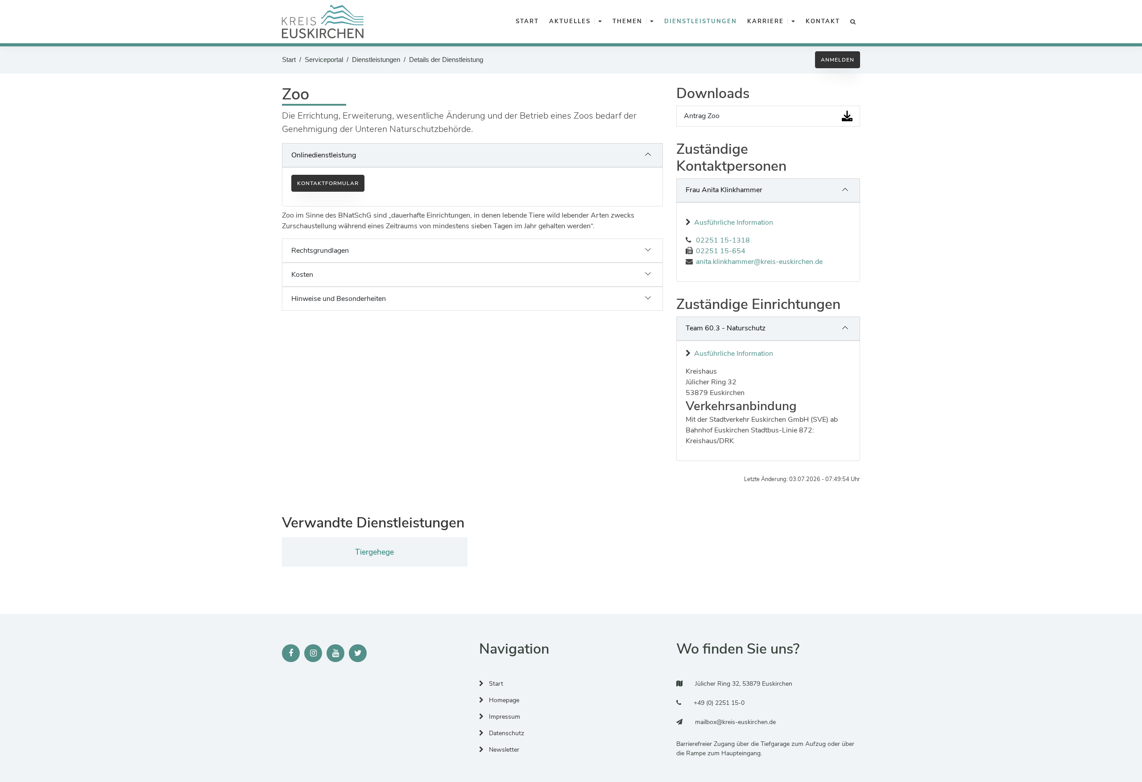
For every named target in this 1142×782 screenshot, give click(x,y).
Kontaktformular (328, 183)
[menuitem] (525, 22)
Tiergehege (374, 552)
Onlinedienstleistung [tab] (323, 155)
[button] (600, 22)
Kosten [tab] (302, 275)
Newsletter (503, 749)
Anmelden (837, 59)
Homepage (503, 700)
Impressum (503, 716)
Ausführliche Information (733, 222)
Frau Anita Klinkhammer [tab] (724, 190)
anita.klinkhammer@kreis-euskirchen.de (759, 262)
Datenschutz (505, 733)
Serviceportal (324, 59)
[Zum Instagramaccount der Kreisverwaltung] (313, 653)
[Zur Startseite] (323, 21)
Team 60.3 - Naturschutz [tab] (725, 328)
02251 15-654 (720, 251)
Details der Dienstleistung (446, 59)
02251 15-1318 (723, 240)
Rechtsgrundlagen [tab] (320, 250)
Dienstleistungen (376, 59)
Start (289, 59)
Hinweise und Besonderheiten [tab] (338, 299)
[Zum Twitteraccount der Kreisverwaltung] (358, 653)
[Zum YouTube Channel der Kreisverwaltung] (335, 653)
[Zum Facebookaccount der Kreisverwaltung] (291, 653)
